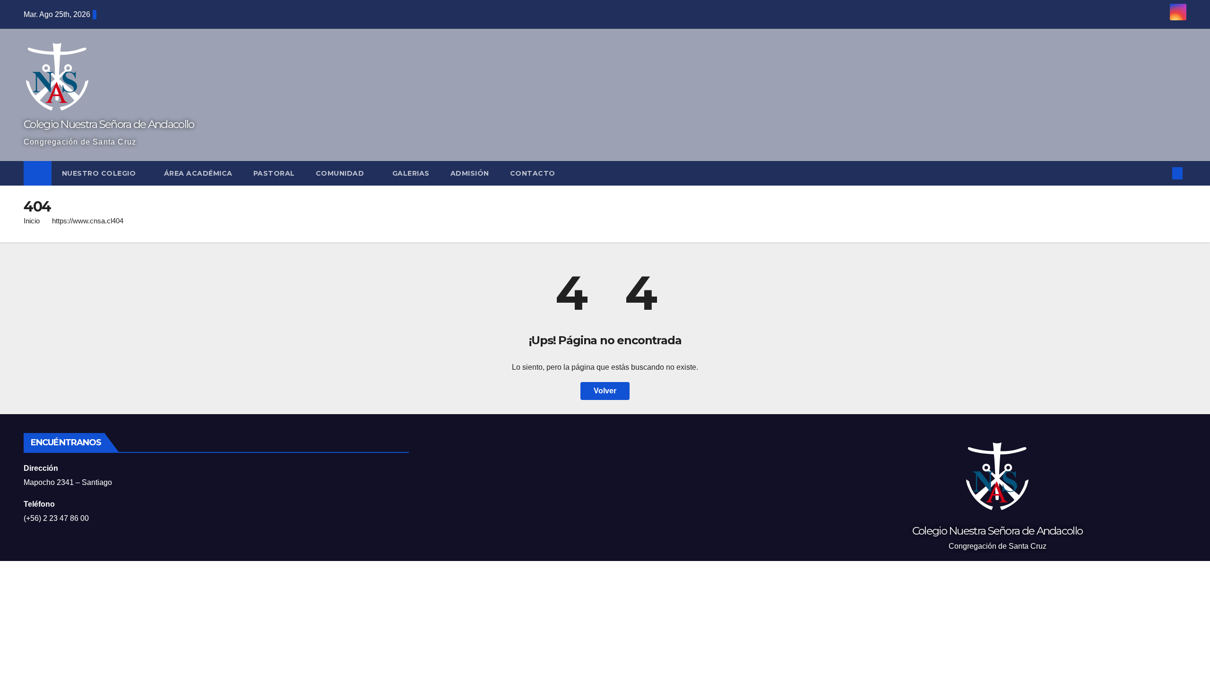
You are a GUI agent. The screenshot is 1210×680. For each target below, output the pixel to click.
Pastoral (274, 173)
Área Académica (198, 173)
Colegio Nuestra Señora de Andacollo (109, 124)
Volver (605, 391)
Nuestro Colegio (100, 173)
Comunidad (341, 173)
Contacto (532, 173)
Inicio (32, 221)
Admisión (469, 173)
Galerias (411, 173)
